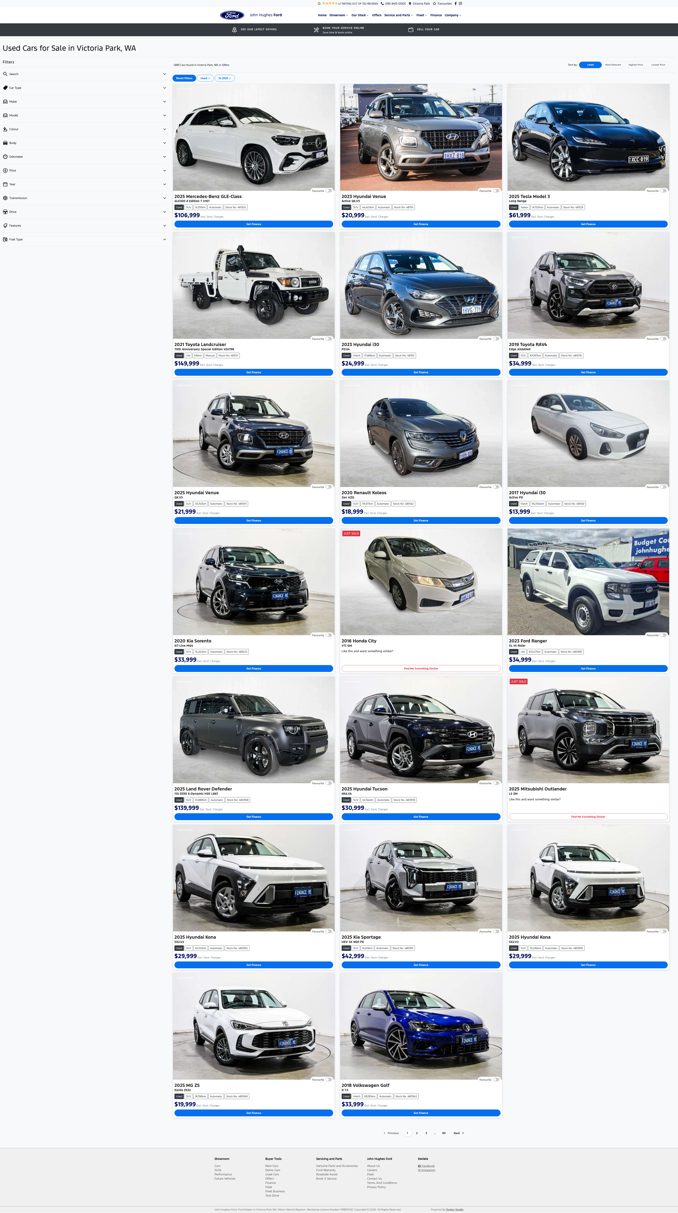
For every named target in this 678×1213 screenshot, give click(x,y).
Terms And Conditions (382, 1183)
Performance (223, 1174)
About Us (373, 1166)
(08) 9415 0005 (395, 3)
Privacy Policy (376, 1187)
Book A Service (326, 1178)
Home (322, 15)
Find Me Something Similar (421, 668)
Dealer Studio (454, 1209)
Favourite (318, 190)
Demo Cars (272, 1170)
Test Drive (272, 1195)
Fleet (420, 15)
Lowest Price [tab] (658, 64)
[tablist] (624, 64)
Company (452, 15)
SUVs (218, 1170)
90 (444, 1133)
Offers (377, 15)
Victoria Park (421, 3)
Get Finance (253, 224)
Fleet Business (275, 1191)
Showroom (337, 15)
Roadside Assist (327, 1174)
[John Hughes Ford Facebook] (456, 3)
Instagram (428, 1170)
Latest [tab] (590, 64)
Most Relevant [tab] (613, 64)
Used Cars (272, 1174)
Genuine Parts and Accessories (337, 1166)
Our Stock (359, 15)
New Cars (271, 1166)
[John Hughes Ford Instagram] (461, 3)
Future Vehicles (225, 1178)
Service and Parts (397, 15)
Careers (372, 1170)
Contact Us (374, 1178)
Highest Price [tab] (636, 64)
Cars (217, 1166)
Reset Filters (184, 78)
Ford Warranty (326, 1170)
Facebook (428, 1166)
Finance (436, 15)
